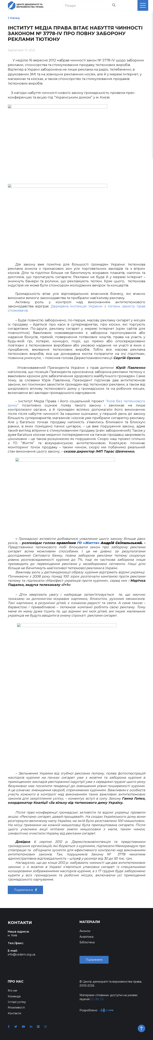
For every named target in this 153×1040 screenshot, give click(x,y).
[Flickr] (38, 1026)
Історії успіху (17, 1002)
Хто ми (12, 990)
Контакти (14, 1013)
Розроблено (88, 1010)
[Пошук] (114, 5)
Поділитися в (24, 890)
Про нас (16, 981)
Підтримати (94, 959)
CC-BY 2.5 (97, 999)
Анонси (84, 931)
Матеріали (89, 922)
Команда (14, 996)
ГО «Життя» (88, 543)
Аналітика (86, 937)
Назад (15, 18)
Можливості (16, 1007)
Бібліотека (87, 942)
